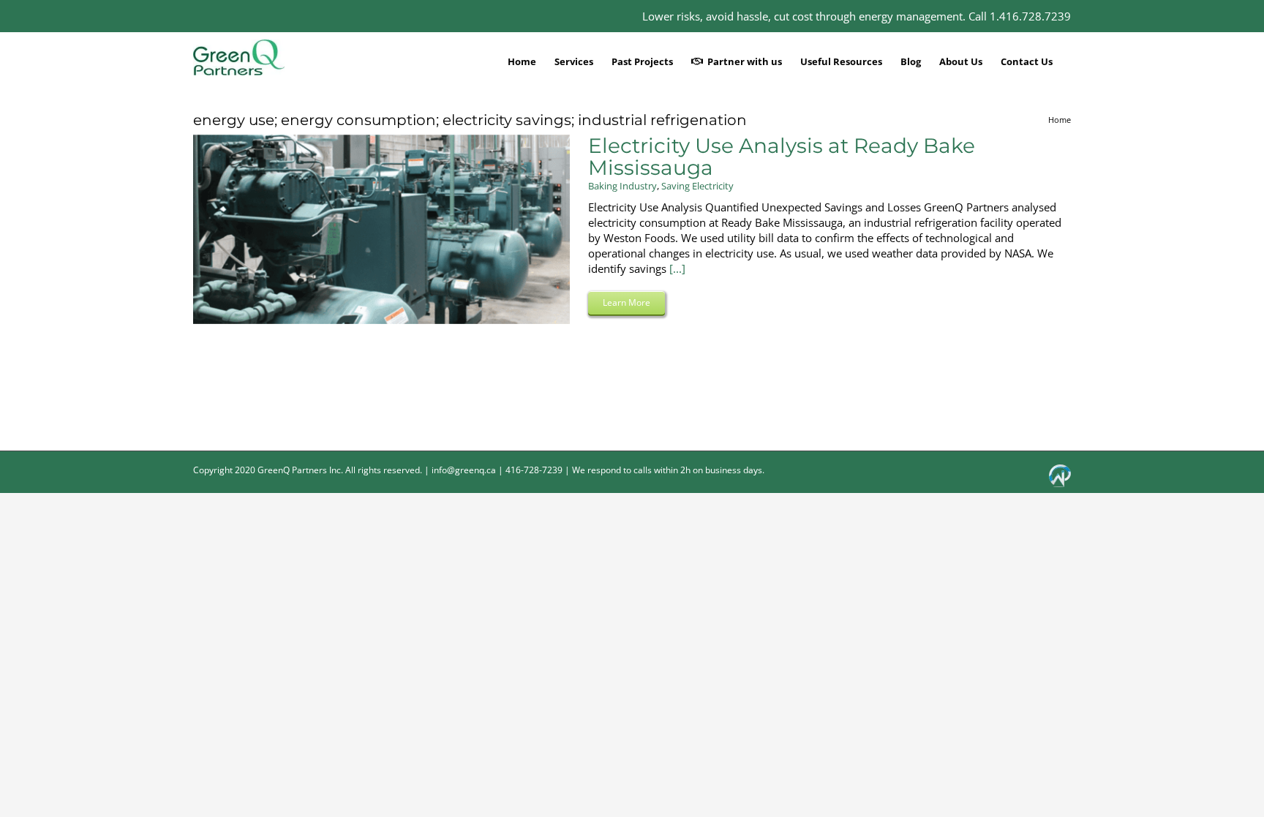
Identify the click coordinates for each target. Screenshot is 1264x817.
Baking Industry (622, 185)
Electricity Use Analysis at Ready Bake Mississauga (781, 156)
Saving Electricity (697, 185)
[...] (677, 268)
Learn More (626, 302)
